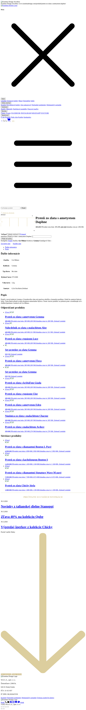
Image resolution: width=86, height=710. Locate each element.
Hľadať (24, 208)
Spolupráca (27, 117)
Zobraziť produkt (59, 321)
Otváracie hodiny (12, 101)
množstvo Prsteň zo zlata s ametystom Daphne (16, 236)
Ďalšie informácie (11, 247)
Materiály (9, 109)
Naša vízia (14, 117)
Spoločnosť (5, 115)
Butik (3, 99)
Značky (3, 109)
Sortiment (5, 107)
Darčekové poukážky (20, 109)
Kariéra (20, 117)
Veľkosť (4, 234)
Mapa (20, 101)
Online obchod (6, 103)
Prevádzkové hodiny (13, 105)
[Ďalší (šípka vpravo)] (4, 708)
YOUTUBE (45, 113)
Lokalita (3, 101)
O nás (3, 117)
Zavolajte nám (5, 244)
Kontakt (7, 117)
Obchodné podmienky (38, 105)
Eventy (8, 113)
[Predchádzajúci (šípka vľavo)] (2, 708)
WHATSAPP (35, 113)
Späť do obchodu (8, 213)
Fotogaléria (26, 101)
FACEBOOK (15, 113)
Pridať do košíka (7, 239)
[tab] (45, 247)
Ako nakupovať (25, 105)
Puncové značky (33, 109)
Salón (32, 101)
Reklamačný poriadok (54, 105)
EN (13, 121)
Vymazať (23, 234)
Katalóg (3, 105)
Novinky (4, 111)
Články (3, 113)
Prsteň (10, 241)
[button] (2, 222)
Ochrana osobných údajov (45, 698)
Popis (7, 249)
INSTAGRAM (26, 113)
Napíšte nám (17, 244)
